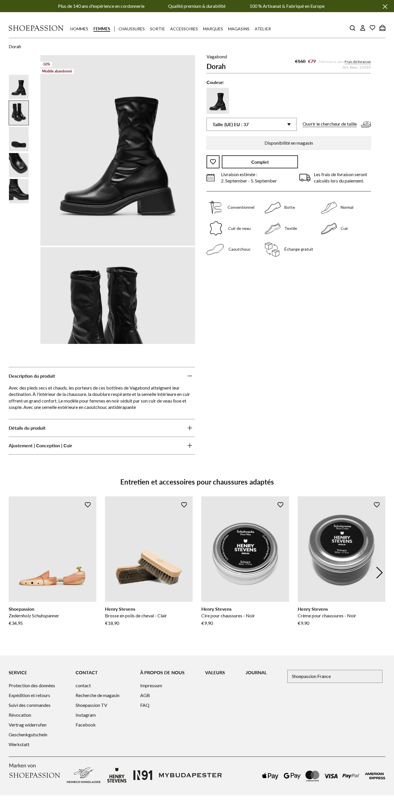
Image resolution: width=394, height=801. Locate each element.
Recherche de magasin (97, 695)
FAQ (144, 705)
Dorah (15, 46)
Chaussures (132, 28)
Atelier (263, 28)
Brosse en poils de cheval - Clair (136, 615)
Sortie (157, 28)
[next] (379, 573)
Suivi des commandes (29, 705)
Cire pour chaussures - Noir (228, 615)
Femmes (101, 28)
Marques (213, 28)
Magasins (238, 28)
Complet (260, 162)
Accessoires (184, 28)
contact (83, 685)
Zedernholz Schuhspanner (34, 615)
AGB (145, 695)
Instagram (86, 715)
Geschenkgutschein (28, 734)
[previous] (14, 573)
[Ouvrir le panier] (382, 28)
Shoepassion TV (91, 705)
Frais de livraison (358, 61)
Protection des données (32, 685)
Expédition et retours (29, 695)
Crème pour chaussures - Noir (327, 615)
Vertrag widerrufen (27, 724)
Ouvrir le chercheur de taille (330, 123)
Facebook (86, 724)
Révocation (20, 715)
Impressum (151, 685)
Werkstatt (19, 744)
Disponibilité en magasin (288, 143)
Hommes (79, 28)
